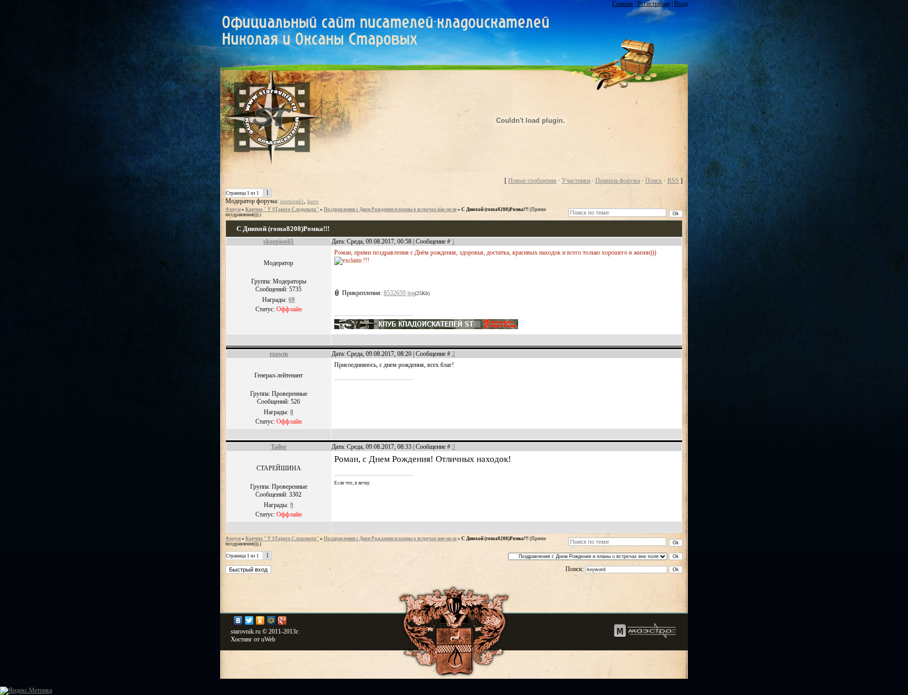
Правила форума (617, 180)
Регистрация (653, 3)
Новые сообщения (532, 180)
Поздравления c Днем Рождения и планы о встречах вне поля (390, 209)
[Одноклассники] (260, 620)
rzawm (279, 353)
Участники (576, 180)
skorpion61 (292, 201)
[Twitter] (249, 620)
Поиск (653, 180)
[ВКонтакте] (238, 620)
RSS (673, 180)
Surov (313, 201)
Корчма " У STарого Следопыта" (282, 209)
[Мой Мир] (271, 620)
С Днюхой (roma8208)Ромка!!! (495, 209)
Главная (622, 3)
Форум (233, 209)
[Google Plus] (282, 620)
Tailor (278, 446)
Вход (681, 3)
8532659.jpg (399, 293)
